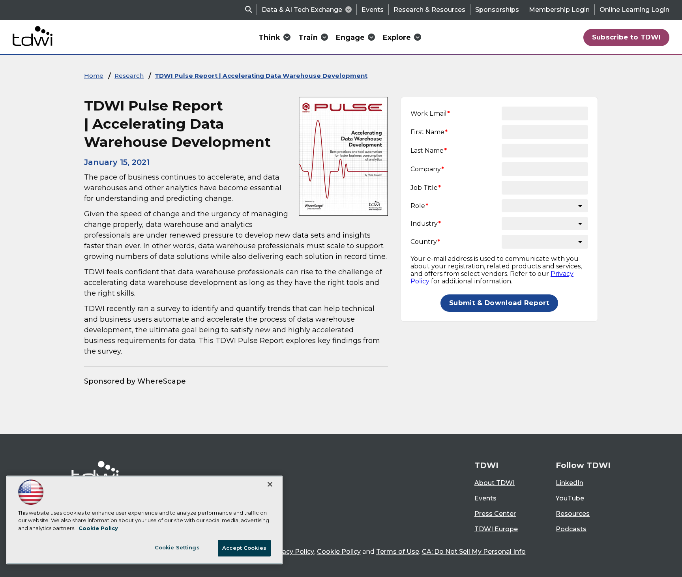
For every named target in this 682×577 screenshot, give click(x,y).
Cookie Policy (339, 551)
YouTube (570, 498)
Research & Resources (429, 9)
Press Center (495, 513)
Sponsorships (497, 9)
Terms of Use (397, 551)
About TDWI (494, 483)
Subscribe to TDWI (626, 37)
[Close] (270, 484)
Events (373, 9)
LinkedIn (569, 483)
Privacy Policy (292, 551)
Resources (573, 513)
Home (93, 75)
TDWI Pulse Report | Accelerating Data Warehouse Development (261, 75)
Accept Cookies (244, 548)
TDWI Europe (496, 529)
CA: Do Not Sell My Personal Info (474, 551)
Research (129, 75)
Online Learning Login (634, 9)
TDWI (486, 465)
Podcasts (571, 529)
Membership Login (559, 9)
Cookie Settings (177, 547)
